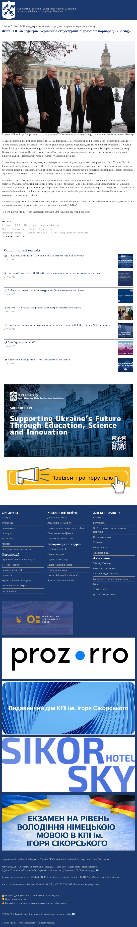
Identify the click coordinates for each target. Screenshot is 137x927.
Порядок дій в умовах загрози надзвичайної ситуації (32, 895)
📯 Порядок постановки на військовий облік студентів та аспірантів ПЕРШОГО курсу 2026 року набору (57, 325)
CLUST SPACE (100, 589)
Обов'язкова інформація (31, 867)
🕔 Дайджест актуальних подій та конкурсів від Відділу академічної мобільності (45, 290)
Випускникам (100, 547)
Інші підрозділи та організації (17, 549)
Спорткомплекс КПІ (12, 570)
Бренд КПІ (50, 867)
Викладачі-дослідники (104, 568)
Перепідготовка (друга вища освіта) (65, 528)
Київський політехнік (36, 233)
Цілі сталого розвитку (104, 594)
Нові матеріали (89, 867)
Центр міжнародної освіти (60, 538)
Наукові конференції (57, 559)
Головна (6, 26)
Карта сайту (74, 867)
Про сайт (61, 867)
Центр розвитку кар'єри (14, 585)
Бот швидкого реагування (86, 884)
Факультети (7, 538)
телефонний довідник (108, 877)
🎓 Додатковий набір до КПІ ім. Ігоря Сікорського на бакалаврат (37, 359)
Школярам (98, 517)
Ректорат (6, 225)
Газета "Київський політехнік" (62, 575)
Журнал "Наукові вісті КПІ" (61, 580)
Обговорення (18, 229)
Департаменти (9, 528)
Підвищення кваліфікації (60, 533)
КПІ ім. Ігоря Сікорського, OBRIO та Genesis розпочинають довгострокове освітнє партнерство (52, 273)
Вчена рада (7, 523)
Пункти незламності (15, 899)
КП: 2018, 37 (8, 221)
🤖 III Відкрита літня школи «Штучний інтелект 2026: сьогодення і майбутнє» (44, 255)
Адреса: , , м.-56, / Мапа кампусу (48, 870)
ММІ (17, 225)
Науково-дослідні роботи (60, 565)
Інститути (7, 533)
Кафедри (6, 544)
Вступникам (99, 523)
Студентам (98, 542)
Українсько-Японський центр (16, 580)
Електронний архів (57, 570)
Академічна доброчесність (106, 573)
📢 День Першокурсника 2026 (19, 342)
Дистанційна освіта (57, 517)
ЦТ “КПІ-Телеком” (11, 565)
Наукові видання (55, 554)
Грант (31, 229)
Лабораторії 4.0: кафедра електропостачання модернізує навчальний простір (42, 307)
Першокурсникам (102, 537)
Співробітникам (101, 553)
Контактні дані (9, 867)
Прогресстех (30, 225)
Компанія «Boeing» (50, 225)
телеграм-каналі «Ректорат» (52, 903)
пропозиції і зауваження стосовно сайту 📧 (53, 914)
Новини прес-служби (12, 233)
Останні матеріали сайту (23, 250)
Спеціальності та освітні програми (110, 579)
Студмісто (7, 575)
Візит (5, 229)
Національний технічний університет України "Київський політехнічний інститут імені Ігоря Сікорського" (46, 9)
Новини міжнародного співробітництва (69, 233)
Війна (96, 584)
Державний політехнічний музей (18, 559)
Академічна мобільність (59, 523)
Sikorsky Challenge (102, 563)
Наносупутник (45, 229)
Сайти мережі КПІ (56, 549)
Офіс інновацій (9, 591)
